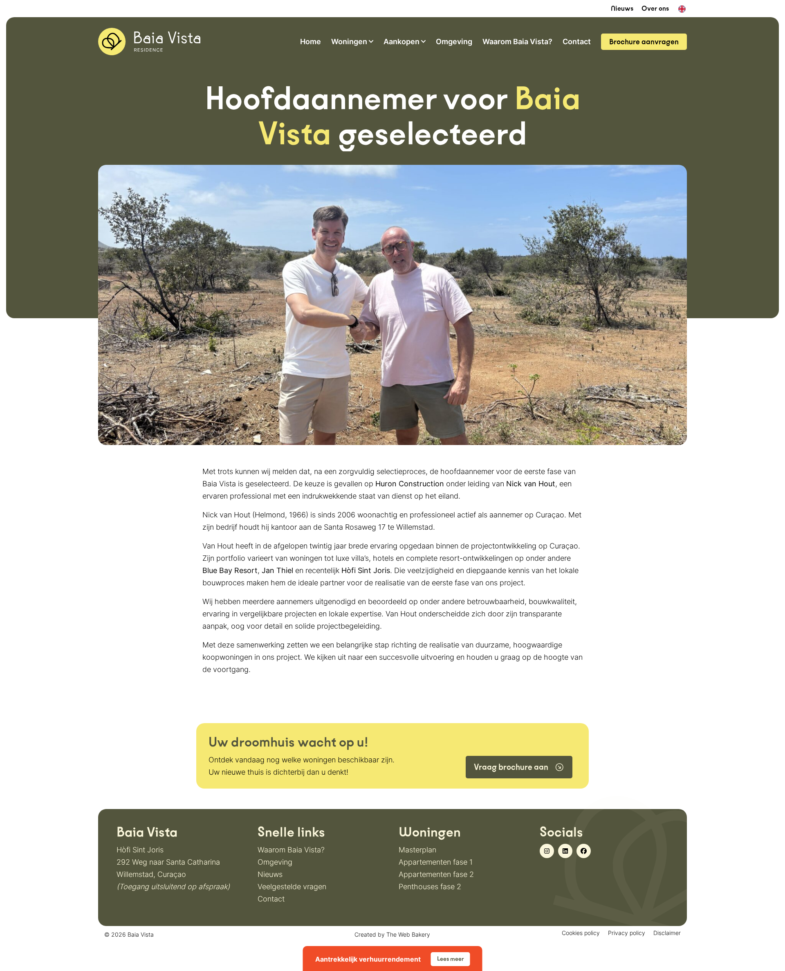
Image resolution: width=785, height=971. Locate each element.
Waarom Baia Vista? (517, 42)
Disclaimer (667, 932)
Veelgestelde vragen (292, 886)
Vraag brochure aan (511, 767)
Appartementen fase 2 (436, 874)
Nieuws (622, 8)
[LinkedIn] (565, 851)
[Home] (149, 40)
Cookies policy (581, 932)
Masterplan (417, 849)
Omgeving (454, 42)
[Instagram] (547, 851)
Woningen (349, 42)
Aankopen (401, 42)
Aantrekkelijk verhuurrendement (389, 959)
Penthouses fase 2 (430, 886)
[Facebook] (583, 851)
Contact (577, 42)
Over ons (655, 8)
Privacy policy (626, 932)
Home (310, 42)
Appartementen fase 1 (436, 862)
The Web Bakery (408, 934)
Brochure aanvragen (644, 41)
